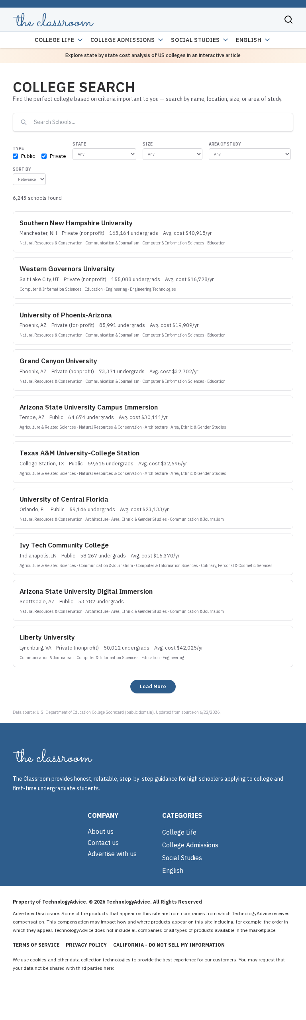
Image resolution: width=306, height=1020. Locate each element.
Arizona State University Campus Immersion (89, 407)
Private (58, 156)
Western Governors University (67, 268)
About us (101, 831)
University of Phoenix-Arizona (66, 315)
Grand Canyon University (58, 360)
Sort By (22, 169)
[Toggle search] (288, 19)
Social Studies (195, 39)
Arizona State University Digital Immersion (86, 591)
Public (28, 156)
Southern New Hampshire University (76, 223)
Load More (153, 686)
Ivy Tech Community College (64, 545)
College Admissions (122, 39)
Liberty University (47, 637)
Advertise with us (112, 854)
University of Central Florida (64, 499)
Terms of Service (36, 945)
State (79, 144)
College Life (54, 39)
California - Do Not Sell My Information (169, 945)
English (249, 39)
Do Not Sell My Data (137, 968)
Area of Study (225, 144)
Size (148, 144)
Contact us (103, 842)
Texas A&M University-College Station (79, 453)
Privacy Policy (86, 945)
